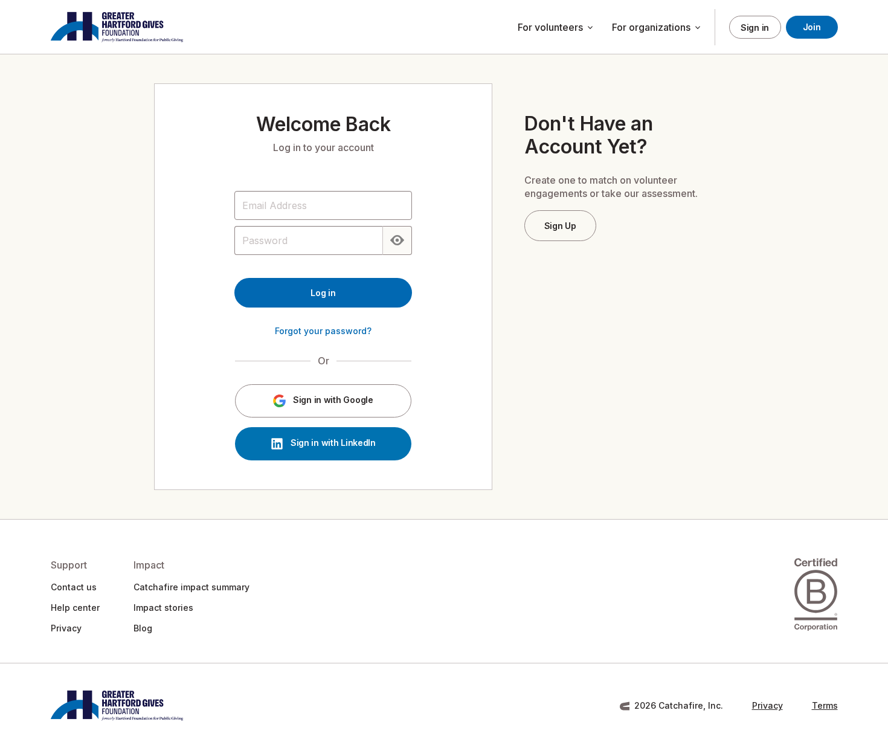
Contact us (74, 587)
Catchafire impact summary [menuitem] (191, 587)
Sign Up (560, 226)
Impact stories (163, 607)
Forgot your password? (323, 331)
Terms (825, 705)
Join (812, 27)
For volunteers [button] (556, 27)
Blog (143, 628)
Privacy (66, 628)
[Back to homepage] (117, 27)
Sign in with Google (332, 400)
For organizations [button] (657, 27)
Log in (322, 293)
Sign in (755, 27)
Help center (75, 607)
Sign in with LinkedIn (332, 443)
